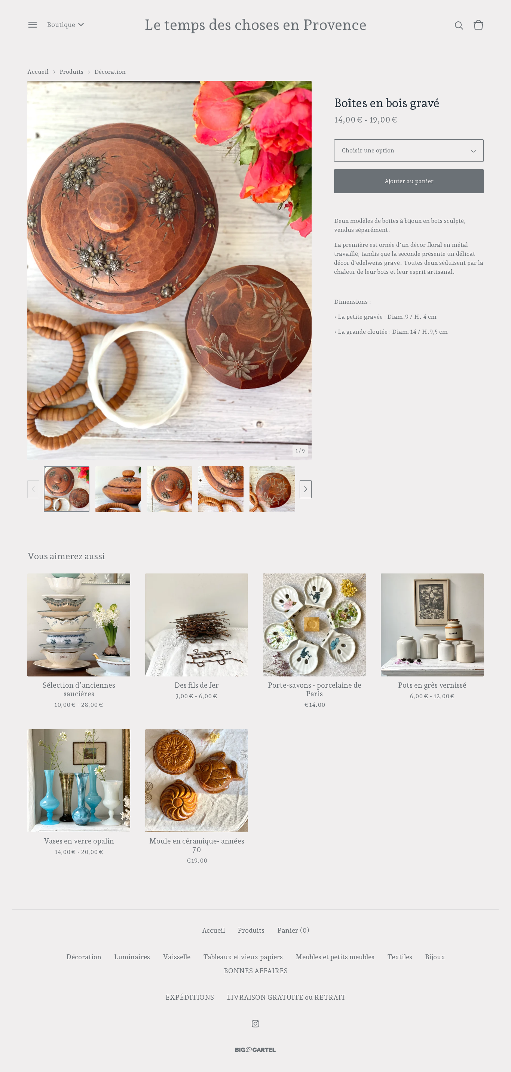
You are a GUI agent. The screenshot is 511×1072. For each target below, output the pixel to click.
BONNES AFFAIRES (256, 971)
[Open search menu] (459, 24)
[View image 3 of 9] (169, 489)
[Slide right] (306, 489)
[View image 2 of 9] (118, 489)
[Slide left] (33, 489)
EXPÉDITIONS (189, 997)
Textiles (399, 957)
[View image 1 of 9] (66, 489)
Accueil (38, 71)
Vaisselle (176, 957)
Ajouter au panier (409, 181)
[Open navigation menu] (32, 24)
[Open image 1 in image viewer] (169, 270)
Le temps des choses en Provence (255, 24)
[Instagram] (255, 1023)
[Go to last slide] (38, 271)
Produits (71, 71)
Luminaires (132, 957)
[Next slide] (301, 271)
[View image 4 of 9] (221, 489)
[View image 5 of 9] (272, 489)
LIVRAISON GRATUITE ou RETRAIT (286, 997)
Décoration (110, 71)
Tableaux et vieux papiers (243, 957)
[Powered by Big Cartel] (255, 1049)
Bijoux (435, 957)
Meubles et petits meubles (335, 957)
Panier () (293, 930)
